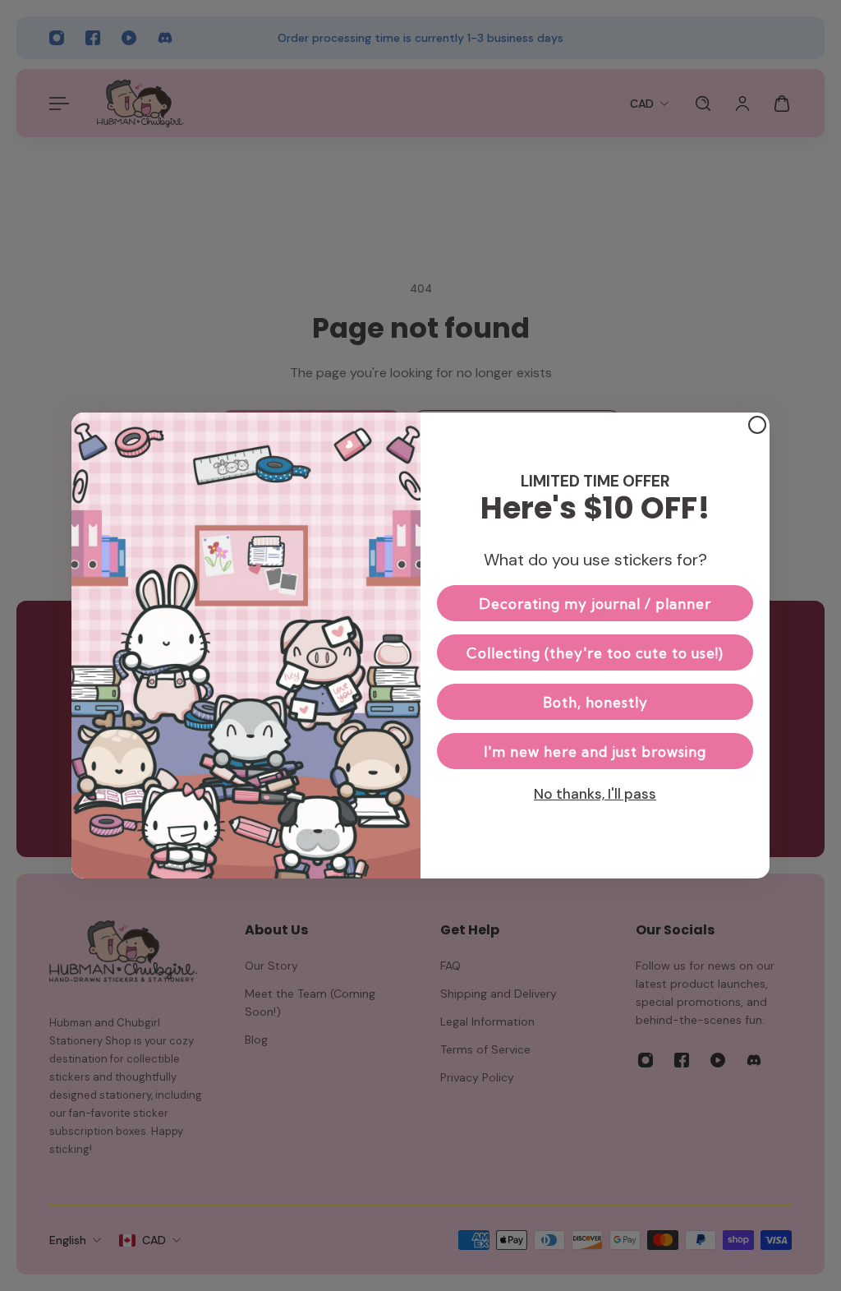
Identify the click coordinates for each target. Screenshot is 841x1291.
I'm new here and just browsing (595, 751)
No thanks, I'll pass (595, 794)
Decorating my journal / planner (595, 603)
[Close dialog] (757, 425)
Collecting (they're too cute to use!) (595, 653)
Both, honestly (595, 702)
